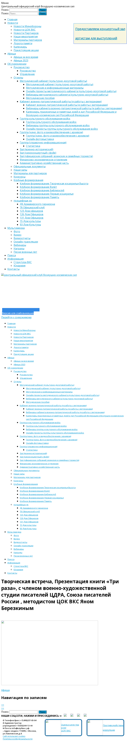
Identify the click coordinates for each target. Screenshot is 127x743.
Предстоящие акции (26, 50)
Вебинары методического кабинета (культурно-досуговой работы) (67, 94)
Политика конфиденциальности (18, 739)
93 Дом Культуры (30, 224)
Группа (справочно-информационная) (43, 142)
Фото (17, 231)
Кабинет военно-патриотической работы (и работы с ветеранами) (61, 101)
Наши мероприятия (26, 36)
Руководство (22, 67)
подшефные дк (23, 200)
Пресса (11, 255)
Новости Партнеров (26, 33)
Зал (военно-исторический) (36, 149)
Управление (27, 74)
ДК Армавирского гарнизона (37, 204)
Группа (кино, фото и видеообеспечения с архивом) (51, 132)
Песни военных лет (25, 252)
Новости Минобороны (27, 26)
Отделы (18, 77)
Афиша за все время (26, 57)
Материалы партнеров (28, 40)
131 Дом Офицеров (31, 217)
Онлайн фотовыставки (40, 139)
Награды (19, 248)
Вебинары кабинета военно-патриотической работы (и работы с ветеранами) (74, 108)
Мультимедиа (16, 228)
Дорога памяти (23, 43)
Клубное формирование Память (39, 197)
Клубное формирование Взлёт (38, 187)
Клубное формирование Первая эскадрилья (46, 194)
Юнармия (19, 265)
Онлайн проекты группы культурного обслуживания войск (62, 129)
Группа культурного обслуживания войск (45, 118)
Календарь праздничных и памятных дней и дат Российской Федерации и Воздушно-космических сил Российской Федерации (71, 113)
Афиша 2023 (21, 60)
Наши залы (20, 170)
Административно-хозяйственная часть (44, 163)
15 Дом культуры (30, 221)
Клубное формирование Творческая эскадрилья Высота (54, 183)
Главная (12, 19)
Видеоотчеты (22, 238)
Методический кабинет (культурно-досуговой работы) (53, 81)
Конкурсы (19, 176)
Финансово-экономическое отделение (43, 159)
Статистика (33, 146)
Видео (17, 235)
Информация (15, 258)
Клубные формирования (28, 180)
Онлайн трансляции (26, 241)
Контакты (13, 269)
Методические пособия (40, 98)
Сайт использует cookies (14, 736)
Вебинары (20, 245)
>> (2, 708)
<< (2, 705)
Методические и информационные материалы (54, 88)
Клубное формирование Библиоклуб (42, 190)
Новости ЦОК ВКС (25, 29)
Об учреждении (16, 64)
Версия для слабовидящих (18, 313)
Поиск (5, 10)
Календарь (20, 46)
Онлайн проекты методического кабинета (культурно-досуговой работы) (71, 91)
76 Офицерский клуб (32, 207)
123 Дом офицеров (31, 211)
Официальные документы (30, 166)
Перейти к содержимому (16, 317)
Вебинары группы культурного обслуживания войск (58, 125)
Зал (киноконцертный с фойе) (38, 152)
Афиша (11, 53)
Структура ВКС (23, 262)
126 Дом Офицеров (31, 214)
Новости (12, 23)
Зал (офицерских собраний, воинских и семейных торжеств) (56, 156)
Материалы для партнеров (30, 173)
